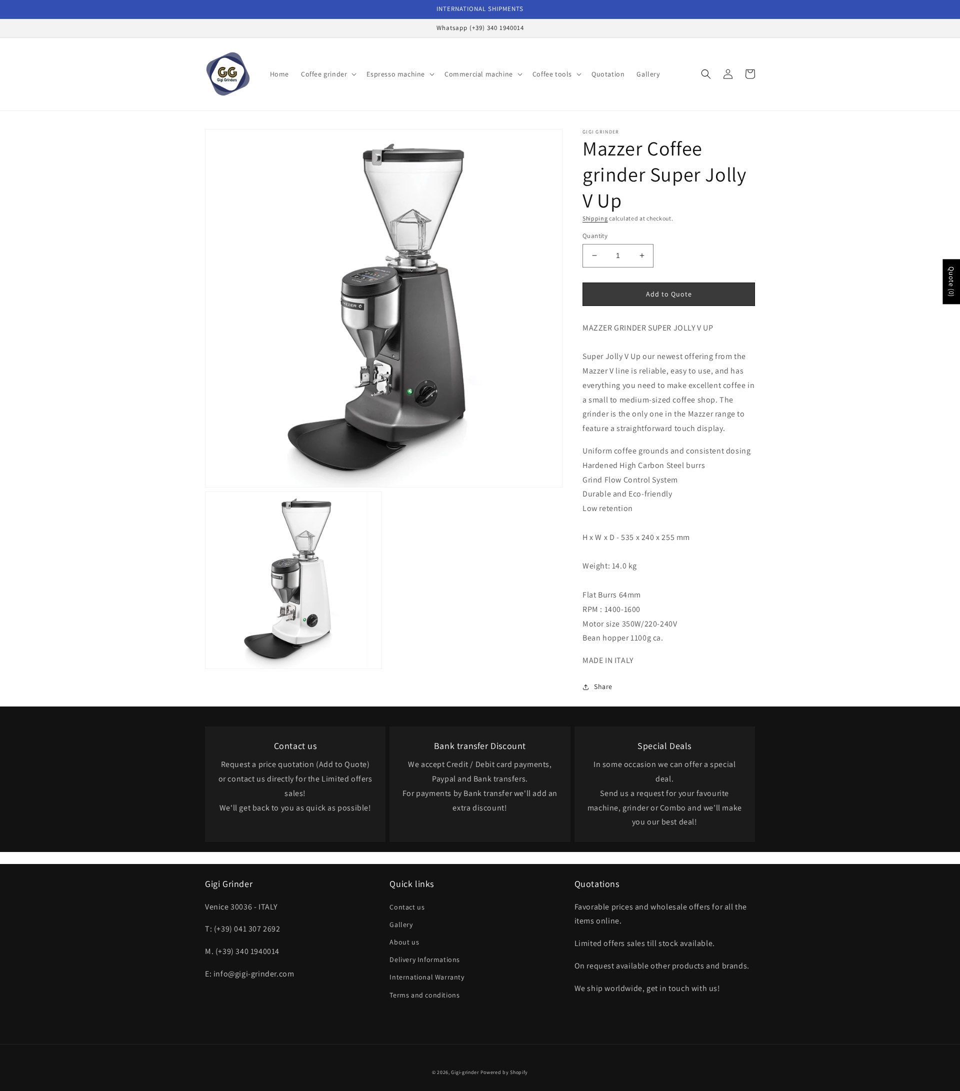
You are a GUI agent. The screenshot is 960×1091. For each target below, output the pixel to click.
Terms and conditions (425, 995)
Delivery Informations (425, 959)
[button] (327, 74)
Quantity (595, 236)
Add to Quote (669, 294)
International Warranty (427, 977)
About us (404, 942)
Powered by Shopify (504, 1072)
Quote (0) (951, 281)
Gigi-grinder (464, 1072)
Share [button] (603, 686)
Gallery (401, 924)
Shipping (595, 218)
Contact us (407, 907)
